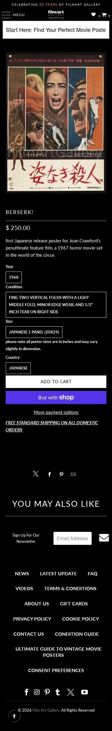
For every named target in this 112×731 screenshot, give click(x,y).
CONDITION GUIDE (77, 634)
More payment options (56, 412)
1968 (14, 277)
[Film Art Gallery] (56, 15)
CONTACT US (28, 634)
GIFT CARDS (74, 603)
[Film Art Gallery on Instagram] (37, 692)
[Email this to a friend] (75, 474)
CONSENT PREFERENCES (56, 670)
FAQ (92, 573)
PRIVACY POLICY (32, 618)
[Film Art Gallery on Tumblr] (57, 692)
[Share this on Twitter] (37, 473)
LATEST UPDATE (58, 573)
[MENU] (3, 15)
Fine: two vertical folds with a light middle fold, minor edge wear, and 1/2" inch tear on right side (51, 304)
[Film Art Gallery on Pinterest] (47, 692)
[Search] (56, 32)
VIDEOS (24, 588)
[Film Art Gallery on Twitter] (71, 692)
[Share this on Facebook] (51, 474)
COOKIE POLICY (80, 618)
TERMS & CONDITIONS (70, 588)
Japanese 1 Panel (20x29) (34, 332)
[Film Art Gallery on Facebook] (26, 692)
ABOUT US (36, 603)
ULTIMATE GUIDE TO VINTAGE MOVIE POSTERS (59, 652)
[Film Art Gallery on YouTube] (84, 692)
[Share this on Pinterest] (63, 474)
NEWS (22, 573)
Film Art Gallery (46, 710)
